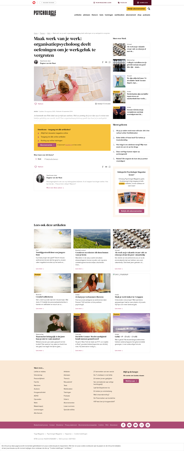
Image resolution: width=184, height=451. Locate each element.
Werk (48, 33)
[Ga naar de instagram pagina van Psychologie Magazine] (141, 425)
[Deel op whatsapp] (110, 62)
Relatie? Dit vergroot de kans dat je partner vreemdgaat (132, 160)
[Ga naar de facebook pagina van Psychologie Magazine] (123, 425)
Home (36, 33)
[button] (142, 2)
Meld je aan (130, 381)
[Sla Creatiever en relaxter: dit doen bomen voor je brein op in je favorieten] (108, 231)
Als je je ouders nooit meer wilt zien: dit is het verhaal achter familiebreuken (132, 132)
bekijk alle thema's (52, 159)
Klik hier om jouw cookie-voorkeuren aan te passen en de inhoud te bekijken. (95, 446)
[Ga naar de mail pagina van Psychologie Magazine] (129, 425)
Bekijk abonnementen (136, 9)
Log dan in (68, 145)
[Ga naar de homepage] (45, 13)
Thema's (42, 33)
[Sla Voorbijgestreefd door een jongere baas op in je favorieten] (68, 231)
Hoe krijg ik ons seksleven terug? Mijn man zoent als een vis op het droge (131, 146)
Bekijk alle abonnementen (131, 211)
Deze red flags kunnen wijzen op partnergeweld (128, 153)
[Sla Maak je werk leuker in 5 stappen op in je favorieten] (147, 275)
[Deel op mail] (106, 62)
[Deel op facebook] (103, 62)
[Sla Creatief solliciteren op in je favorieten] (68, 275)
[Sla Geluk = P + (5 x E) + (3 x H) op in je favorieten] (147, 315)
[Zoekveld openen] (149, 9)
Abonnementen (46, 145)
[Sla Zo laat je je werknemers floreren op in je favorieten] (108, 275)
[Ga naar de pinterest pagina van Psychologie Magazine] (147, 425)
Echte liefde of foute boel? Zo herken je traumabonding (130, 139)
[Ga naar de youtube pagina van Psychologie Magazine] (135, 425)
